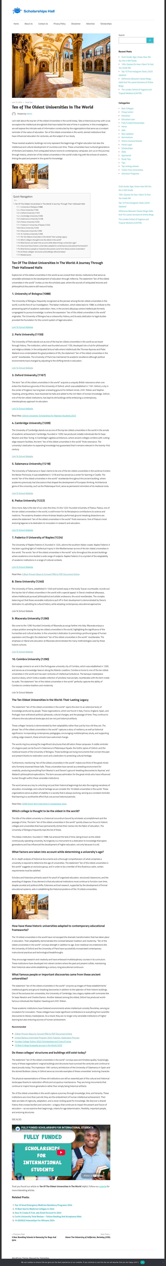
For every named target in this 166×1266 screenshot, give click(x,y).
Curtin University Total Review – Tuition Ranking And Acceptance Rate (48, 1216)
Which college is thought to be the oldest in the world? (40, 239)
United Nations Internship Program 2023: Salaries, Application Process (47, 1037)
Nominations (127, 137)
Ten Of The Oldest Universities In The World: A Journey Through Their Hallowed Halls (50, 203)
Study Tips (29, 102)
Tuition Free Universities (132, 169)
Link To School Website (22, 327)
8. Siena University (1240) (29, 227)
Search (122, 35)
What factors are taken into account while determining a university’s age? (48, 242)
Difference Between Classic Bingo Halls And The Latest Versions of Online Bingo (136, 82)
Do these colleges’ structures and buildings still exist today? (43, 251)
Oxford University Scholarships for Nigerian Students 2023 (49, 415)
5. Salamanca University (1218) (31, 218)
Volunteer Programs (130, 173)
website (102, 1186)
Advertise (90, 23)
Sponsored (126, 155)
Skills (124, 151)
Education (126, 115)
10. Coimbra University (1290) (31, 233)
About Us (29, 23)
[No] (163, 1262)
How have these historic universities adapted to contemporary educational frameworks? (54, 245)
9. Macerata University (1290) (30, 230)
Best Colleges (127, 108)
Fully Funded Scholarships (133, 122)
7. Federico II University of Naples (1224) (34, 224)
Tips (123, 162)
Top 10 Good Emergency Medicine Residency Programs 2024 (43, 1205)
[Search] (149, 40)
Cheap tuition (127, 112)
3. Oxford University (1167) (29, 212)
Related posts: (25, 254)
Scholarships (106, 23)
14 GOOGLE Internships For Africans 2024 (35, 1220)
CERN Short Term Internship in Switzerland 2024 (44, 803)
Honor (124, 126)
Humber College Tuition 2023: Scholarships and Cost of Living (43, 1041)
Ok (142, 1262)
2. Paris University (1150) (28, 210)
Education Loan (128, 119)
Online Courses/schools (132, 141)
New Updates (127, 133)
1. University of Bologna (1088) (31, 206)
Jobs (123, 130)
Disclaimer (76, 23)
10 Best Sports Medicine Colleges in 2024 (34, 1208)
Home (16, 23)
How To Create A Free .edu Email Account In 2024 (38, 1212)
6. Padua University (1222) (29, 221)
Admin (29, 113)
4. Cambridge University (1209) (31, 215)
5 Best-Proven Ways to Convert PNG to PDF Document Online (50, 574)
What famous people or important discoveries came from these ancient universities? (52, 248)
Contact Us (43, 23)
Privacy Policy (60, 23)
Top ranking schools (130, 166)
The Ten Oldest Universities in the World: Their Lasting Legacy (43, 236)
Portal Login (127, 144)
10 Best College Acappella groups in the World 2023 (38, 1045)
